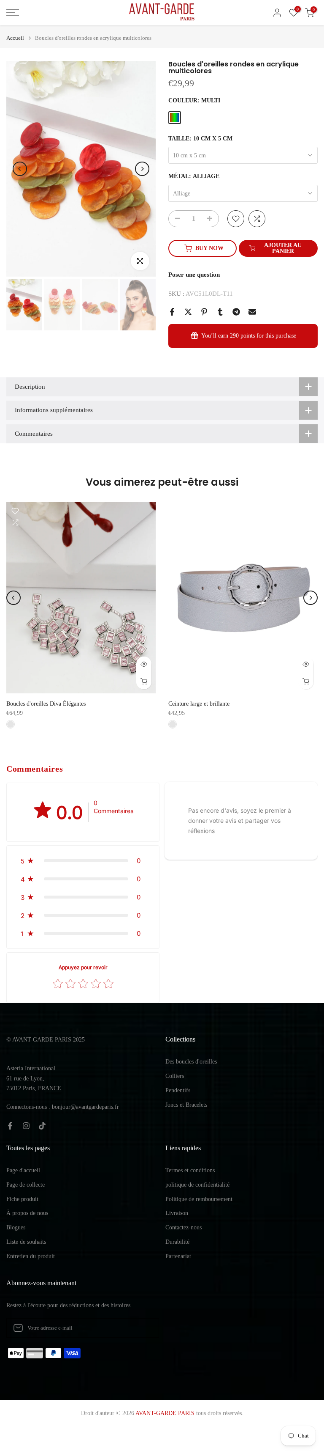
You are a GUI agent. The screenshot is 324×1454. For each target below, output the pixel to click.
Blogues (15, 1227)
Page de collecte (25, 1185)
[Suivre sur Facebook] (10, 1126)
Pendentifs (177, 1090)
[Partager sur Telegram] (236, 312)
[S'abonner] (143, 1328)
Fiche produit (22, 1199)
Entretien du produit (30, 1256)
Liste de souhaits (26, 1242)
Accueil (15, 38)
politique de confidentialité (197, 1185)
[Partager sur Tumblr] (220, 312)
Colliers (174, 1076)
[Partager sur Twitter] (188, 312)
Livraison (176, 1213)
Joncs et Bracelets (186, 1105)
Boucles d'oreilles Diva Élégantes (46, 704)
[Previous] (20, 169)
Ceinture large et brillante (199, 704)
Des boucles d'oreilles (191, 1061)
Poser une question (194, 274)
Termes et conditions (190, 1170)
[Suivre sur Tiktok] (42, 1126)
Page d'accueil (23, 1170)
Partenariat (178, 1256)
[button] (83, 860)
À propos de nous (27, 1213)
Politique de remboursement (198, 1199)
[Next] (142, 169)
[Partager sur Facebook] (172, 312)
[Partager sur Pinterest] (204, 312)
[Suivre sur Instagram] (26, 1126)
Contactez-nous (183, 1227)
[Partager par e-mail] (252, 312)
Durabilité (177, 1242)
